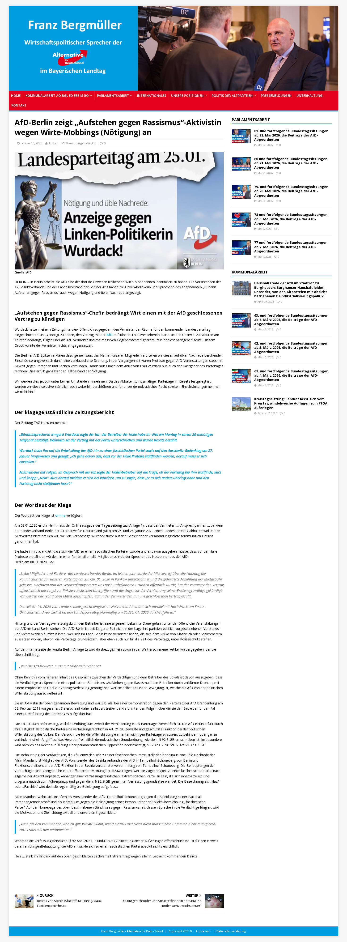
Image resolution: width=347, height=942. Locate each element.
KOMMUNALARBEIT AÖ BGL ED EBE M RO (57, 95)
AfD (109, 334)
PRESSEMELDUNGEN (276, 95)
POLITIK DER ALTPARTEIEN (232, 95)
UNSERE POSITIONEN (187, 95)
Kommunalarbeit (250, 272)
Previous (14, 47)
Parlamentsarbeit (251, 119)
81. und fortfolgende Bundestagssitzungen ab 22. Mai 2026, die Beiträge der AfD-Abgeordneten (291, 135)
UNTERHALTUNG (309, 95)
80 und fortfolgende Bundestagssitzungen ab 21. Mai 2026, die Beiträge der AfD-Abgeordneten (290, 163)
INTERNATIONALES (151, 95)
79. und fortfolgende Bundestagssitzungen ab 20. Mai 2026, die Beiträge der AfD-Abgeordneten (291, 190)
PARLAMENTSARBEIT (113, 95)
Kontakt (18, 105)
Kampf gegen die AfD (81, 143)
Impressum (203, 931)
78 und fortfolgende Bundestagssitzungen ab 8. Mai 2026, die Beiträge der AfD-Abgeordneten (290, 218)
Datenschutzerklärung (231, 931)
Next (332, 47)
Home (16, 95)
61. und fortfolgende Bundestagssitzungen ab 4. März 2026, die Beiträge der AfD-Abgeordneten (291, 375)
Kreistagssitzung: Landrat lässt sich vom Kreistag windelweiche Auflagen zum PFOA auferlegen (290, 403)
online (60, 515)
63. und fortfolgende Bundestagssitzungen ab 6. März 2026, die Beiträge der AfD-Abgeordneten (291, 319)
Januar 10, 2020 (31, 143)
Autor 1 (54, 143)
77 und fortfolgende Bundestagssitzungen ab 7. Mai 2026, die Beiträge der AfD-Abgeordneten (290, 246)
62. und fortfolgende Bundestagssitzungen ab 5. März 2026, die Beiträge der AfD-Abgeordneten (291, 347)
